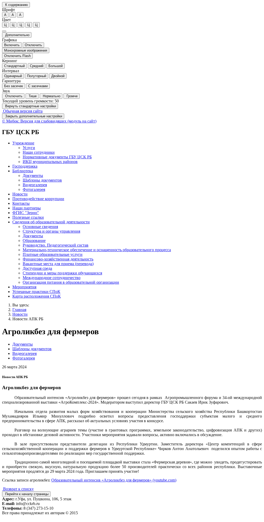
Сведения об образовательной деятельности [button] (51, 222)
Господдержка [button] (24, 166)
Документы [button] (33, 175)
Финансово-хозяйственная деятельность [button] (58, 259)
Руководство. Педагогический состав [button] (55, 245)
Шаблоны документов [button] (42, 180)
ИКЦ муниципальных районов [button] (50, 161)
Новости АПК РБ (27, 319)
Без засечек (13, 86)
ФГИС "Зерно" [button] (25, 212)
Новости (20, 314)
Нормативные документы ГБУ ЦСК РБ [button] (57, 157)
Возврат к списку (18, 489)
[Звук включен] (4, 31)
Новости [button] (20, 194)
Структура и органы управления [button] (51, 231)
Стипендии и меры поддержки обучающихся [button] (62, 273)
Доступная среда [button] (37, 268)
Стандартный (14, 66)
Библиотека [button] (22, 171)
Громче (71, 96)
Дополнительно (16, 35)
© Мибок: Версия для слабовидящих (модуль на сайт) (49, 121)
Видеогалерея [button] (35, 185)
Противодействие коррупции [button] (38, 199)
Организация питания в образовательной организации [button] (71, 282)
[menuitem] (137, 152)
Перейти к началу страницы (26, 494)
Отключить (33, 45)
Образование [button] (34, 240)
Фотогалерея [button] (34, 189)
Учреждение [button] (23, 143)
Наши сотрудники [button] (39, 152)
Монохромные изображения (25, 50)
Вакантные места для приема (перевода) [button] (58, 264)
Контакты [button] (21, 203)
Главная (19, 309)
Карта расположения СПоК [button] (36, 296)
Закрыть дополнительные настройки (33, 116)
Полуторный (36, 76)
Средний (36, 66)
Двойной (57, 76)
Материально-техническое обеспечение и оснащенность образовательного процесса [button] (97, 250)
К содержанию (16, 5)
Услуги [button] (29, 147)
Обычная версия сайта (22, 111)
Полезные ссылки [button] (28, 217)
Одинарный (13, 76)
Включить (12, 45)
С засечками (38, 86)
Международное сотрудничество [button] (51, 277)
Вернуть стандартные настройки (30, 106)
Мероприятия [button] (24, 287)
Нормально (51, 96)
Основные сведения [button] (40, 226)
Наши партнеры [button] (26, 208)
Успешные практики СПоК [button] (36, 291)
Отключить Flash (17, 56)
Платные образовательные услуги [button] (52, 254)
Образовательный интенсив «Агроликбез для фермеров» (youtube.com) (113, 480)
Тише (32, 96)
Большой (55, 66)
